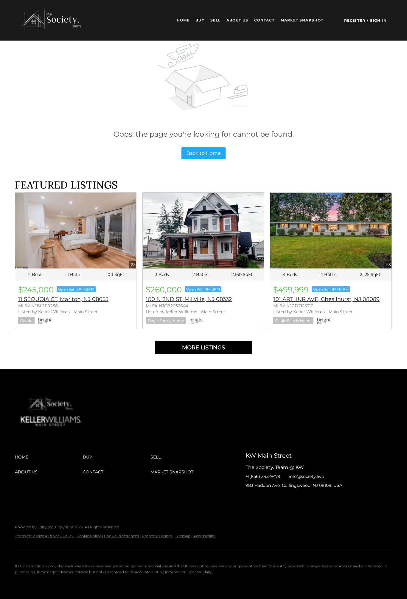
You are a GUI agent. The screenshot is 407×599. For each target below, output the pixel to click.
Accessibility (204, 536)
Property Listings (157, 536)
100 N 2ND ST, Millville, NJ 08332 (189, 299)
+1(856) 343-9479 (263, 476)
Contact (264, 20)
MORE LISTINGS (203, 347)
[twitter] (273, 498)
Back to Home (204, 153)
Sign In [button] (378, 20)
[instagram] (285, 498)
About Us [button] (237, 20)
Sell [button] (215, 20)
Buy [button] (199, 20)
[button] (53, 20)
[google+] (309, 498)
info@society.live (306, 476)
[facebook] (250, 498)
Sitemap (182, 536)
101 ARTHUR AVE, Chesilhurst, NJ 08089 (326, 299)
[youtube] (297, 498)
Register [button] (354, 20)
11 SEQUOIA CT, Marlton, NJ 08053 (63, 299)
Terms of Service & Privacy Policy (44, 536)
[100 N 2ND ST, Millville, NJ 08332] (203, 230)
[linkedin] (261, 498)
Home (183, 20)
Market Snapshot (302, 20)
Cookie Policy (89, 536)
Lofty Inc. (46, 527)
